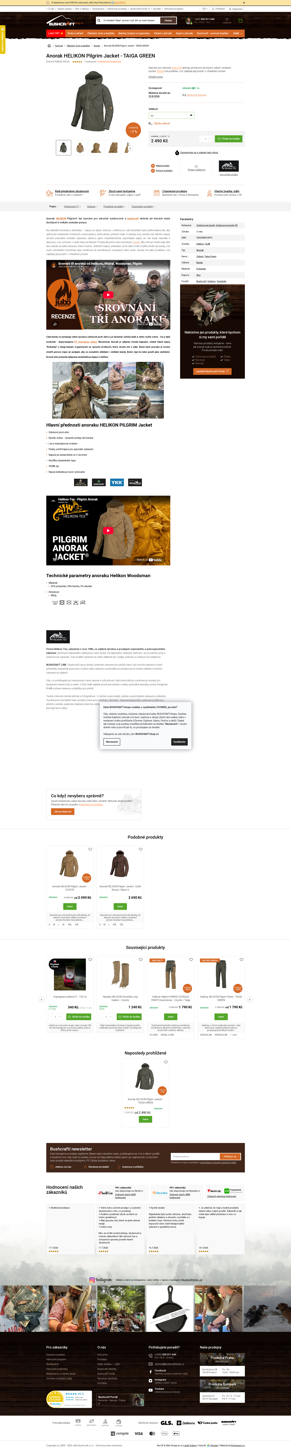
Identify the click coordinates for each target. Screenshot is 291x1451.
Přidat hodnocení (108, 763)
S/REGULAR (206, 1034)
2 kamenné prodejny (174, 191)
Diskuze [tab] (91, 206)
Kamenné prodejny (117, 8)
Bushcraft (201, 281)
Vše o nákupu (82, 8)
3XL (77, 924)
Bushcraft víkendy (106, 1369)
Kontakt (157, 8)
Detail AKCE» (120, 2)
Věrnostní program (173, 8)
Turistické (221, 281)
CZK (204, 9)
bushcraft (177, 67)
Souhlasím (179, 741)
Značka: (229, 166)
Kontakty (102, 1383)
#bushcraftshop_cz (191, 1279)
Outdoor (211, 281)
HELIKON (61, 218)
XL (63, 924)
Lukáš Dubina (189, 1445)
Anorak (200, 250)
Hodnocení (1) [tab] (71, 206)
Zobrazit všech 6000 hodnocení (125, 1196)
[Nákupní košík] (238, 20)
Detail (70, 906)
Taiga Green (210, 256)
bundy (136, 242)
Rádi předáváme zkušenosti (72, 191)
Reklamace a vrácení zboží (60, 1373)
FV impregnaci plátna (85, 342)
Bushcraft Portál (138, 8)
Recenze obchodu (107, 1378)
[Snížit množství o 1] (201, 138)
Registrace (237, 9)
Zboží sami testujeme (122, 191)
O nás (51, 8)
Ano (198, 275)
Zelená (199, 256)
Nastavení (112, 741)
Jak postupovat (62, 811)
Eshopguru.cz (238, 1445)
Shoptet (214, 1445)
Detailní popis (156, 76)
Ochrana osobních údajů (59, 1378)
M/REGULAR (221, 1034)
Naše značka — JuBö (108, 1364)
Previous (41, 999)
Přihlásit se (230, 1156)
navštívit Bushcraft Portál (210, 371)
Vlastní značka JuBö (226, 191)
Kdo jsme (102, 1354)
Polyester (201, 268)
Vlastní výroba (64, 8)
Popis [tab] (52, 206)
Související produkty (142, 206)
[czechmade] (70, 976)
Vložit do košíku (81, 1016)
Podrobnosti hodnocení (109, 61)
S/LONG (154, 1034)
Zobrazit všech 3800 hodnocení (180, 1196)
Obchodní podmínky (57, 1369)
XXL (70, 924)
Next (249, 999)
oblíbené (227, 23)
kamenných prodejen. (91, 804)
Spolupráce (98, 8)
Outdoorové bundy (205, 225)
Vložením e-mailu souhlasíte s (203, 1162)
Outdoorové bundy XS (227, 225)
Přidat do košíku (231, 138)
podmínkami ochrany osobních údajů (218, 1162)
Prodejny (102, 1359)
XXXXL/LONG (167, 1034)
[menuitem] (56, 33)
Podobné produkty (114, 206)
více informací (222, 1361)
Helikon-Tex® (203, 244)
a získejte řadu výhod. (199, 152)
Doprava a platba (55, 1354)
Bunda (160, 71)
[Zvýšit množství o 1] (211, 138)
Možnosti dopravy (197, 95)
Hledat (168, 20)
